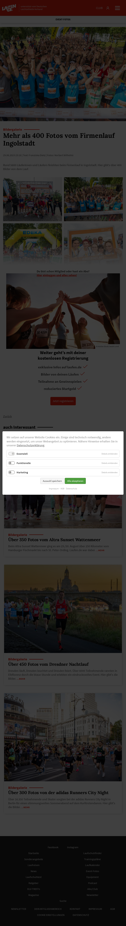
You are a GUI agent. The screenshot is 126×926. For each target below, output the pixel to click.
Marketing (22, 472)
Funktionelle (24, 463)
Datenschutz (71, 488)
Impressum (54, 488)
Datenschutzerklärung (30, 445)
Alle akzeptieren (75, 480)
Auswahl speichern (52, 480)
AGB (62, 488)
